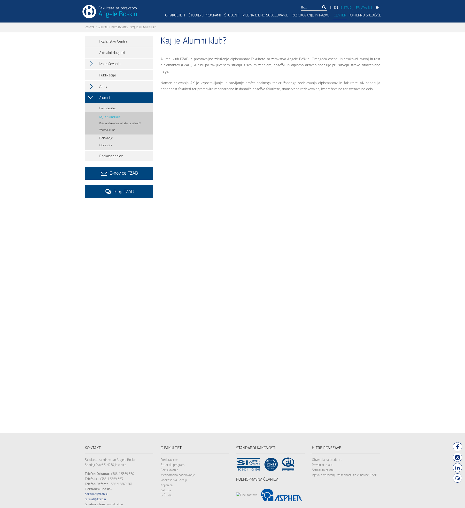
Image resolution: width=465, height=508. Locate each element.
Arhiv (103, 86)
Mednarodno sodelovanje (265, 15)
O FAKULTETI (175, 15)
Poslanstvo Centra (113, 41)
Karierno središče (365, 15)
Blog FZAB (123, 191)
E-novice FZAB (123, 173)
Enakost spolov (111, 156)
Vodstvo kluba (107, 130)
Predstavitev (119, 27)
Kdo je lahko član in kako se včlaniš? (120, 123)
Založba (166, 490)
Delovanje (106, 138)
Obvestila (105, 145)
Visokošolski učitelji (174, 480)
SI (331, 8)
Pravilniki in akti (322, 465)
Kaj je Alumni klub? (110, 117)
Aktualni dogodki (112, 52)
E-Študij (166, 495)
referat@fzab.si (95, 499)
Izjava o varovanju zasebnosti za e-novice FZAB (344, 475)
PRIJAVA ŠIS (364, 8)
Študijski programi (204, 15)
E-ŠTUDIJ (347, 8)
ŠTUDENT (231, 15)
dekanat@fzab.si (96, 494)
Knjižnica (167, 485)
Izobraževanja (110, 63)
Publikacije (107, 75)
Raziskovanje (169, 470)
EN (336, 8)
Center (340, 15)
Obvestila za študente (327, 460)
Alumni (103, 27)
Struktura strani (322, 470)
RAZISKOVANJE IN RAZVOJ (311, 15)
